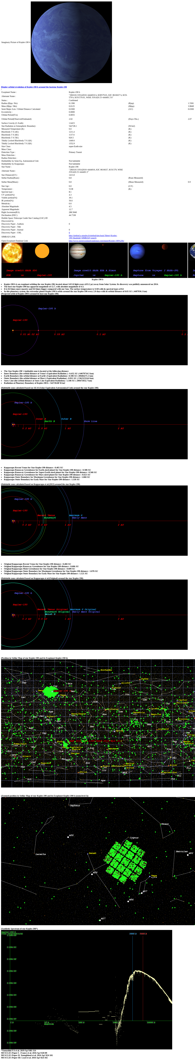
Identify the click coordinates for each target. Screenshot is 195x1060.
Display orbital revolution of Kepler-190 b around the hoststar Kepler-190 (34, 87)
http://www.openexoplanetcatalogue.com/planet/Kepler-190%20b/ (96, 241)
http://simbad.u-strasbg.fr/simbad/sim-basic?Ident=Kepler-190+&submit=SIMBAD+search (93, 236)
